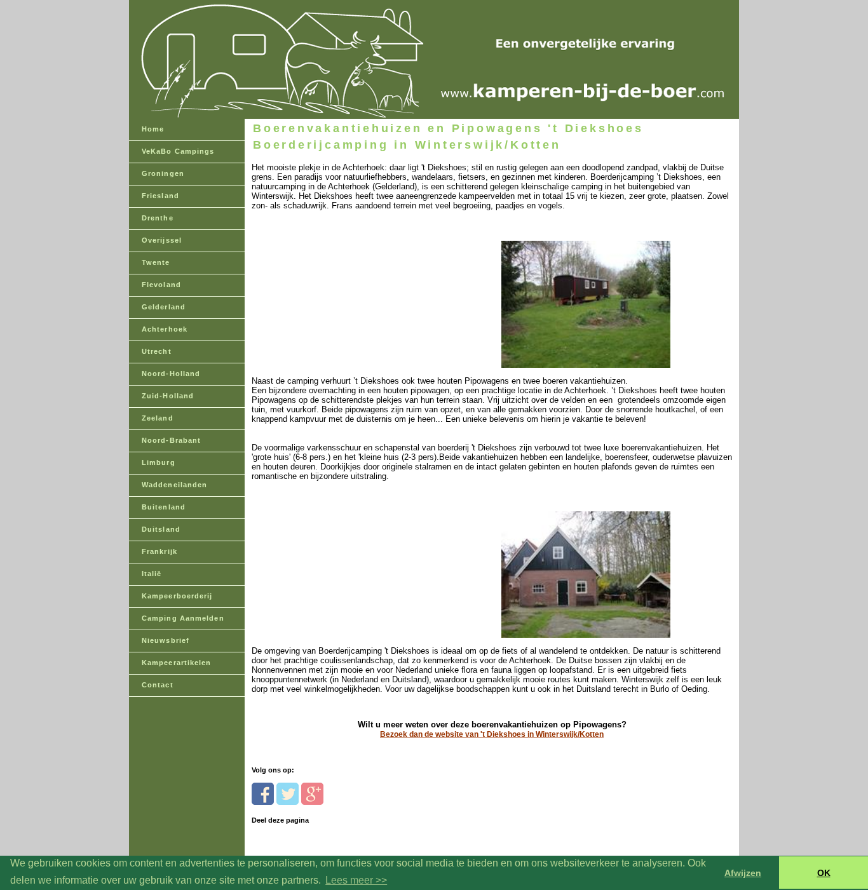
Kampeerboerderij (177, 596)
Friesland (160, 195)
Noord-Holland (171, 373)
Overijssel (162, 240)
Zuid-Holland (168, 396)
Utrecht (157, 351)
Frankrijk (159, 551)
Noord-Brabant (171, 440)
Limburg (158, 462)
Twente (156, 262)
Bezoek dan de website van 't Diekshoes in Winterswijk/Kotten (492, 734)
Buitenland (164, 507)
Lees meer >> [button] (356, 880)
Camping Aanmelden (183, 618)
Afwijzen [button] (742, 873)
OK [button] (824, 873)
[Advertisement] (339, 290)
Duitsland (161, 529)
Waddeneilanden (174, 485)
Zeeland (157, 418)
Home (153, 129)
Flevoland (161, 284)
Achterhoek (164, 329)
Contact (157, 685)
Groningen (163, 173)
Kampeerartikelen (177, 662)
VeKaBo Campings (178, 151)
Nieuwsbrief (165, 640)
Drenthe (157, 218)
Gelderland (164, 307)
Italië (152, 573)
